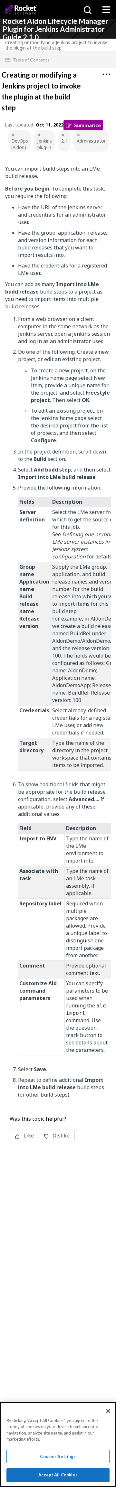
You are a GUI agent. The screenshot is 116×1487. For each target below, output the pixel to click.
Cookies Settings (58, 1456)
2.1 (64, 141)
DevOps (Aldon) (19, 144)
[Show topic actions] (106, 74)
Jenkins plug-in (44, 144)
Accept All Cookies (57, 1474)
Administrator (91, 141)
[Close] (108, 1411)
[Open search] (87, 9)
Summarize (87, 125)
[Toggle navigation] (106, 9)
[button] (58, 59)
